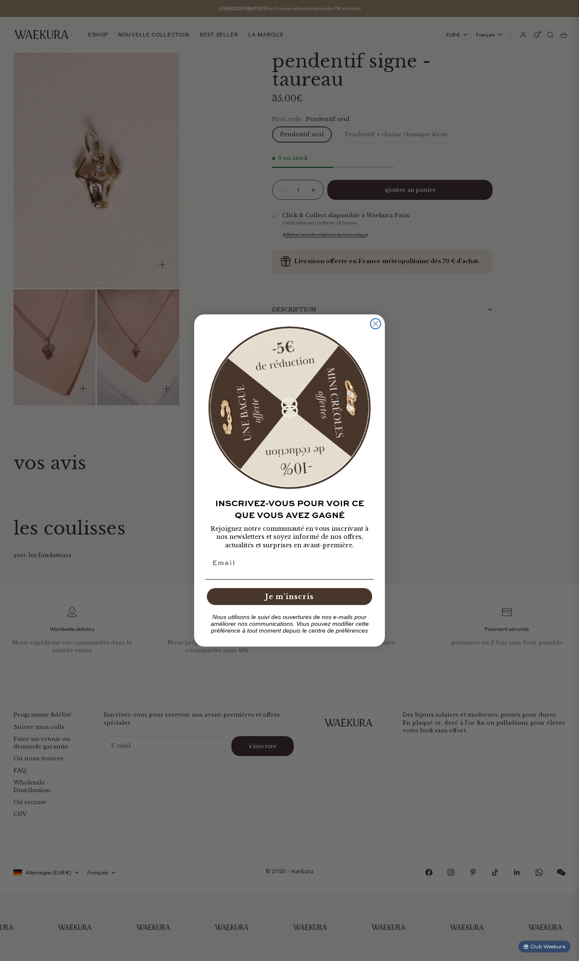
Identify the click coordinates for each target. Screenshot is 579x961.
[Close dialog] (375, 324)
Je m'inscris (289, 596)
